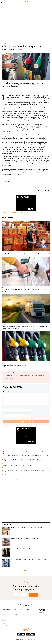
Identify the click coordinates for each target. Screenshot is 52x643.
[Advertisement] (26, 23)
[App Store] (21, 634)
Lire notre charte (7, 381)
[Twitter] (23, 605)
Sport (45, 6)
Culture (35, 6)
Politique (11, 6)
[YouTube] (26, 605)
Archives (16, 614)
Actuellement (4, 6)
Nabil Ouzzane (7, 89)
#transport (15, 212)
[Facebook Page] (20, 605)
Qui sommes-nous (17, 611)
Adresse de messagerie (10, 414)
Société (22, 6)
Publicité (16, 612)
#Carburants (5, 212)
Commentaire (7, 392)
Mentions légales (42, 612)
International (29, 6)
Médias (40, 6)
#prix (21, 212)
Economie (17, 6)
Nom (4, 408)
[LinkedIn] (29, 605)
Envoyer (33, 595)
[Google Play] (30, 634)
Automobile (4, 620)
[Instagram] (31, 605)
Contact (28, 612)
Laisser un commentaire (26, 421)
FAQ (27, 611)
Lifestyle (3, 623)
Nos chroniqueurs (5, 625)
